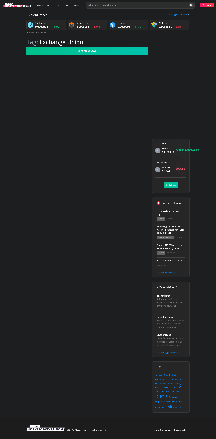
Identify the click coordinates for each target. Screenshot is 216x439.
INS (157, 383)
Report (171, 383)
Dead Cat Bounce (166, 317)
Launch (163, 391)
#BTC (158, 407)
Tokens (173, 397)
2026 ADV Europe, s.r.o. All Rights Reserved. (86, 430)
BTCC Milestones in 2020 (169, 260)
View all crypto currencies (177, 14)
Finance (174, 379)
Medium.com (171, 218)
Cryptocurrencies (165, 237)
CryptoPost (178, 237)
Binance (158, 375)
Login (207, 5)
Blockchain (170, 375)
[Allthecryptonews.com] (17, 5)
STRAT (163, 383)
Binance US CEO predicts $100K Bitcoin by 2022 (169, 247)
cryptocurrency (162, 401)
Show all (171, 185)
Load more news (87, 51)
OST (167, 379)
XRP (177, 391)
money (178, 383)
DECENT (165, 387)
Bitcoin (161, 218)
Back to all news (37, 32)
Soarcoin (166, 167)
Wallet (171, 391)
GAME (172, 387)
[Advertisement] (171, 91)
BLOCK (159, 379)
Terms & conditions (162, 430)
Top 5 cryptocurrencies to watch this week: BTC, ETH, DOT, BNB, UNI (170, 229)
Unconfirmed (164, 335)
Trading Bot (163, 295)
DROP (161, 396)
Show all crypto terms (166, 352)
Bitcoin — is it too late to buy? (169, 213)
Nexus (165, 148)
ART (164, 407)
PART (157, 387)
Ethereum (177, 401)
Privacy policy (180, 430)
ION (179, 387)
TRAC (181, 379)
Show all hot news (165, 272)
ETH (157, 391)
